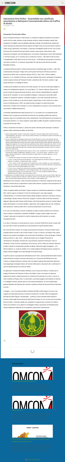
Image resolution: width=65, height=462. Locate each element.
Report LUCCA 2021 (17, 410)
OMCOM (10, 2)
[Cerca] (18, 3)
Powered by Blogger (33, 459)
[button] (4, 29)
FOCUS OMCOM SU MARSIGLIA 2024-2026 (24, 381)
